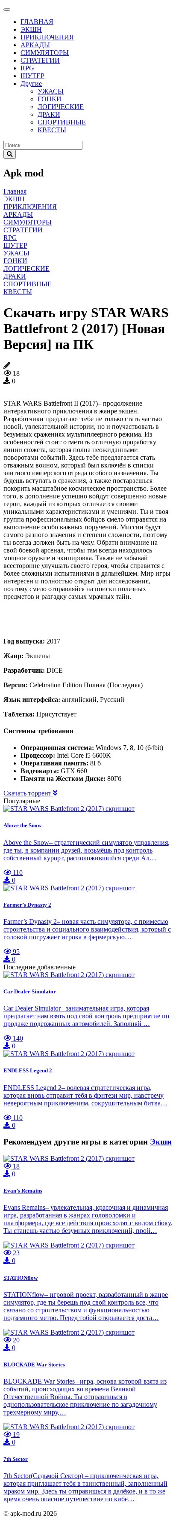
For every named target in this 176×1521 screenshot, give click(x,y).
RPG (27, 68)
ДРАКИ (49, 114)
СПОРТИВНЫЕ (62, 122)
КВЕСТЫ (52, 130)
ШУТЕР (32, 75)
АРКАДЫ (35, 45)
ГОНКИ (50, 99)
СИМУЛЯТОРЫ (45, 52)
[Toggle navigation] (6, 9)
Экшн (161, 1141)
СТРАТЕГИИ (40, 60)
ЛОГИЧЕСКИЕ (61, 106)
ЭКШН (31, 29)
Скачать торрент (28, 793)
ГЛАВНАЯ (37, 21)
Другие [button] (31, 83)
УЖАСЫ (51, 91)
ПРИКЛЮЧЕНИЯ (47, 37)
